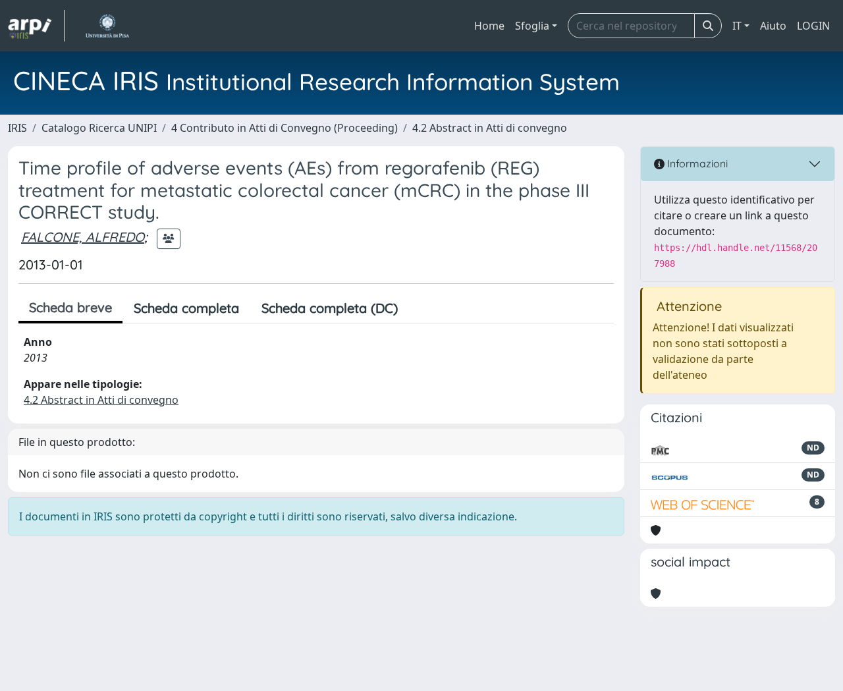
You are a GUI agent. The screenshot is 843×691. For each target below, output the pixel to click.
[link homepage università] (107, 25)
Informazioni (696, 163)
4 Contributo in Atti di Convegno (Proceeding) (284, 128)
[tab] (420, 308)
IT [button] (737, 25)
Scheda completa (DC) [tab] (329, 308)
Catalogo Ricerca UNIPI (99, 128)
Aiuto (773, 25)
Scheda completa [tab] (186, 308)
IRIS (17, 128)
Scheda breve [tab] (70, 307)
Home (489, 25)
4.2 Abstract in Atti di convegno (489, 128)
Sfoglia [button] (532, 25)
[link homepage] (36, 25)
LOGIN (813, 25)
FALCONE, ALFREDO (82, 237)
